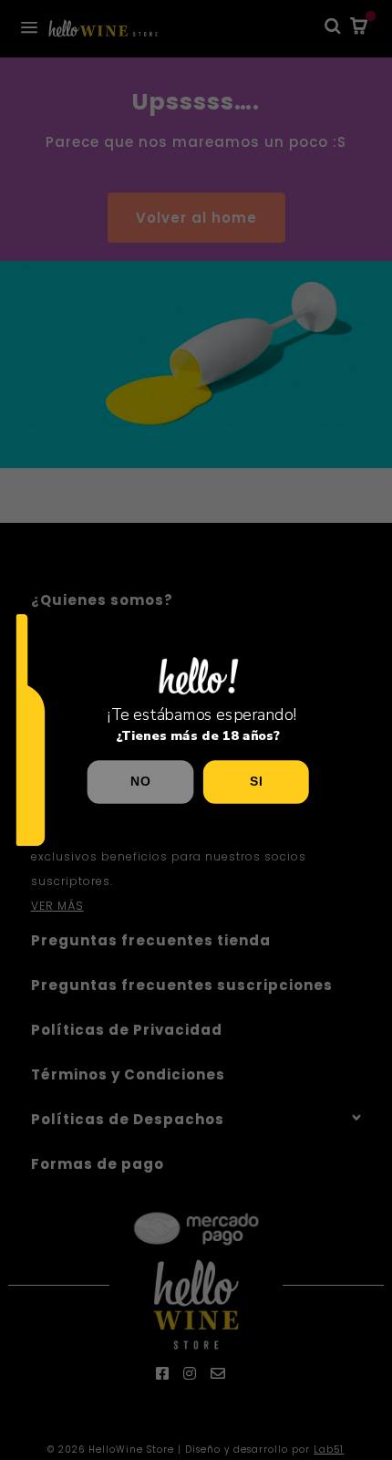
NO (140, 781)
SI (256, 781)
